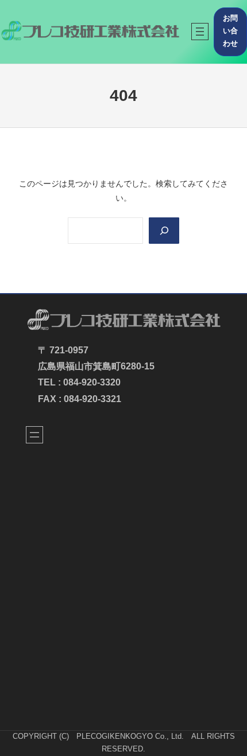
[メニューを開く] (200, 31)
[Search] (164, 230)
